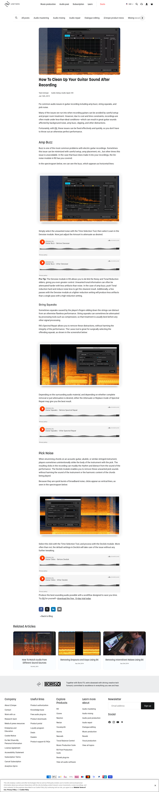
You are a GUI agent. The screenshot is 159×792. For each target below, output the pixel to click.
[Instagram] (113, 722)
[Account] (146, 4)
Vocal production (89, 741)
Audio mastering (41, 18)
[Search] (136, 4)
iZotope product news (114, 18)
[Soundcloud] (121, 722)
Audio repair (74, 18)
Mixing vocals (134, 18)
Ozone (59, 713)
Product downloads (38, 719)
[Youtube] (117, 722)
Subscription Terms (13, 757)
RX (72, 93)
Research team (11, 719)
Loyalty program (37, 728)
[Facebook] (109, 722)
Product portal (36, 723)
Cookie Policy (24, 789)
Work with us (10, 714)
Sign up (147, 706)
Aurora (59, 732)
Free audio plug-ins (38, 714)
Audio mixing (59, 18)
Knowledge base (37, 710)
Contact (8, 710)
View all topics (88, 745)
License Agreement (12, 748)
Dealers (33, 737)
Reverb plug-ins (62, 757)
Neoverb (59, 736)
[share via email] (59, 609)
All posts (25, 18)
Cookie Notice (10, 736)
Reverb (85, 736)
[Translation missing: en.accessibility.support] (141, 4)
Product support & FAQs (40, 742)
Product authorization (39, 705)
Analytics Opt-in (11, 766)
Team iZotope (44, 93)
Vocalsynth (61, 727)
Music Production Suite (66, 745)
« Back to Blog (46, 616)
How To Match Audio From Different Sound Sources (34, 661)
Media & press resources (15, 723)
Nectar (59, 722)
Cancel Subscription (13, 761)
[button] (16, 18)
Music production (89, 732)
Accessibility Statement (14, 752)
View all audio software (66, 762)
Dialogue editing (92, 18)
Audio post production (91, 718)
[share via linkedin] (53, 609)
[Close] (155, 785)
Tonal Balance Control (65, 741)
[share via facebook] (41, 609)
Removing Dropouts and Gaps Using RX (79, 659)
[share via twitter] (47, 609)
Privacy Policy (12, 789)
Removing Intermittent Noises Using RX (124, 659)
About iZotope (10, 705)
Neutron (59, 718)
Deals (32, 732)
